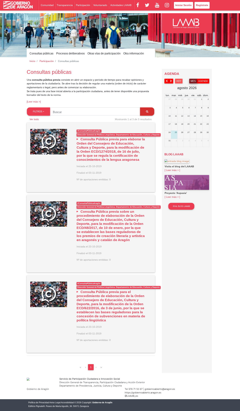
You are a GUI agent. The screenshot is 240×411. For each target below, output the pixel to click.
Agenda (203, 81)
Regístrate (202, 5)
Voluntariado (100, 5)
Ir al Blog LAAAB (181, 206)
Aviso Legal (55, 402)
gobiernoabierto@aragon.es (160, 389)
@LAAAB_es (131, 395)
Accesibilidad (67, 402)
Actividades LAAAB (120, 5)
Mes (193, 81)
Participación (83, 5)
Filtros (37, 111)
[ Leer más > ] (172, 170)
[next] (171, 81)
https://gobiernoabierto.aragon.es (143, 392)
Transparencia (65, 5)
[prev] (166, 81)
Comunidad (47, 5)
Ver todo (34, 119)
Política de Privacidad (38, 402)
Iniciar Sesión (183, 5)
